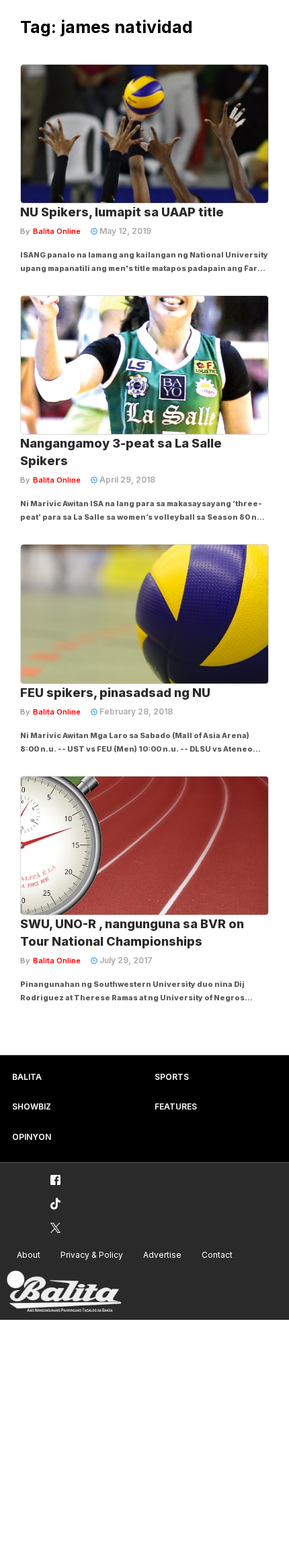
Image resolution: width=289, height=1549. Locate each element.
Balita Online (57, 231)
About (28, 1255)
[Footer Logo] (64, 1292)
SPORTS (172, 1077)
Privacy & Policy (91, 1255)
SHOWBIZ (31, 1106)
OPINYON (31, 1137)
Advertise (162, 1255)
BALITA (27, 1077)
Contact (217, 1255)
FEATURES (176, 1106)
